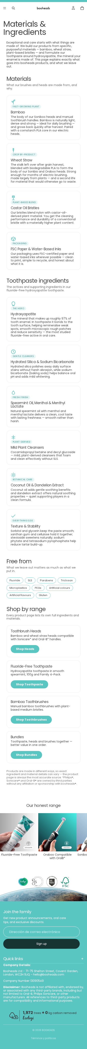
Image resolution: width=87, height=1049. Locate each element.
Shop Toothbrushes (31, 720)
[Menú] (4, 8)
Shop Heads (25, 649)
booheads (48, 1030)
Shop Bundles (26, 755)
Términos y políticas (43, 1038)
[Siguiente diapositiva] (79, 836)
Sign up (41, 944)
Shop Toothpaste (29, 684)
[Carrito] (82, 8)
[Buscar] (13, 8)
